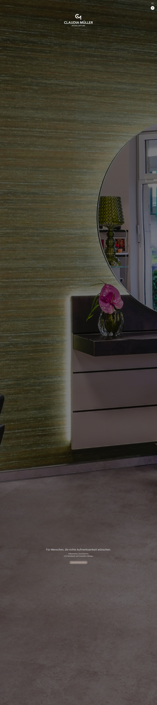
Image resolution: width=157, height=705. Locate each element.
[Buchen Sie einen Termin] (152, 8)
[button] (152, 3)
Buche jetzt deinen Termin (78, 562)
